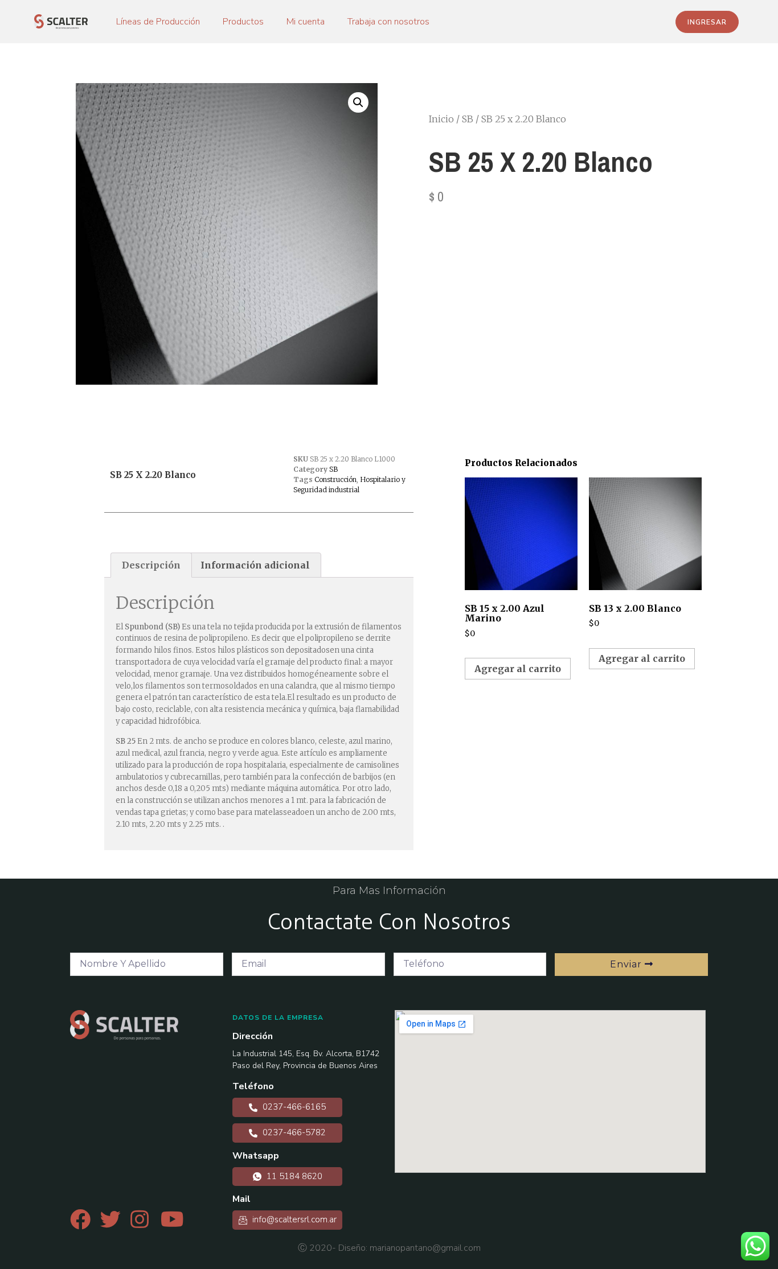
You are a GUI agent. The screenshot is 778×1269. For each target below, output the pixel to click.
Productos (243, 21)
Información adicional (255, 565)
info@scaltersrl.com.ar (293, 1219)
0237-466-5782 (293, 1132)
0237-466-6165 (293, 1107)
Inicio (441, 119)
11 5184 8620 (293, 1176)
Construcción (335, 479)
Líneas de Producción (158, 21)
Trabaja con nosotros (388, 21)
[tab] (151, 565)
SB (467, 119)
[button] (707, 22)
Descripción (151, 565)
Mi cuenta (305, 21)
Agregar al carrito (517, 668)
